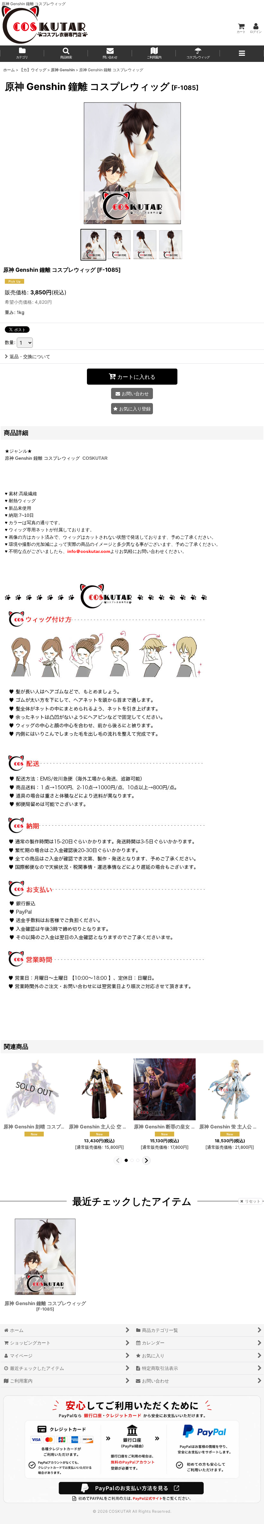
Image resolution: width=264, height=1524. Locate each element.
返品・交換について (30, 356)
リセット (252, 1201)
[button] (66, 53)
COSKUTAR (95, 458)
